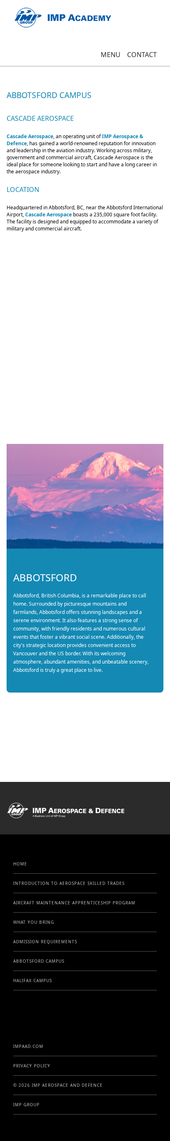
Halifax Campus (32, 980)
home (20, 864)
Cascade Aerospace (30, 136)
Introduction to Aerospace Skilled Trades (69, 883)
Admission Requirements (45, 941)
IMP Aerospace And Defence (67, 1085)
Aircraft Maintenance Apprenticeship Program (74, 903)
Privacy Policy (31, 1066)
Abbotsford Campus (38, 961)
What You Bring (33, 922)
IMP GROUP (26, 1104)
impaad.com (28, 1046)
